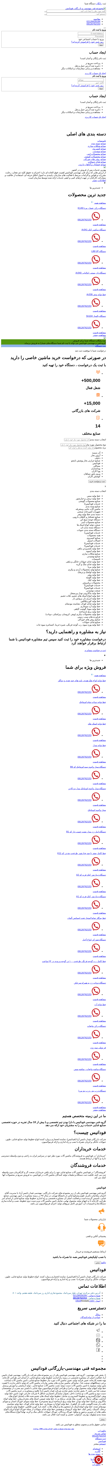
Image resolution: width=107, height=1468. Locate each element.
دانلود (103, 1262)
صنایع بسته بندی (98, 143)
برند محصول (100, 447)
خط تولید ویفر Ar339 (96, 294)
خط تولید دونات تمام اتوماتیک (92, 702)
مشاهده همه (100, 203)
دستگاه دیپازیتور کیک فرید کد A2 (91, 875)
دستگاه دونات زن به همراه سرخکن (90, 983)
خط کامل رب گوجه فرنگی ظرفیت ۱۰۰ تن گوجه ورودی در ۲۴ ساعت (74, 961)
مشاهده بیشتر (99, 335)
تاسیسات (101, 141)
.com (91, 1301)
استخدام (96, 1449)
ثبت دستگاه (100, 346)
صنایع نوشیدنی (99, 151)
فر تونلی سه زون (98, 1047)
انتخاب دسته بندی (98, 439)
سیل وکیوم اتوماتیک (97, 810)
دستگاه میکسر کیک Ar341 (94, 230)
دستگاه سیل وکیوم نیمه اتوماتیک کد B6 (88, 767)
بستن (98, 1263)
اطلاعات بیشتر (99, 180)
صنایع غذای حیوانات (97, 162)
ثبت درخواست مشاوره (95, 650)
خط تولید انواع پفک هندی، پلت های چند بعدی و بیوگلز (82, 680)
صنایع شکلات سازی (97, 146)
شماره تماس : (93, 1298)
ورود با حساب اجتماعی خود (91, 39)
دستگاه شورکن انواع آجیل (94, 940)
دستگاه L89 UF (98, 251)
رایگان (99, 3)
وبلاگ (97, 1315)
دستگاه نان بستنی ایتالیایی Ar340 (91, 273)
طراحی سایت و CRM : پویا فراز (42, 1429)
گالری (97, 1451)
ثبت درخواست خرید (97, 481)
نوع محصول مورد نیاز (96, 445)
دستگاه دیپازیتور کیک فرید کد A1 (91, 896)
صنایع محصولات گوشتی (95, 156)
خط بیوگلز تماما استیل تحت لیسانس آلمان (86, 918)
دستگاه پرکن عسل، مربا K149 (92, 208)
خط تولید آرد (100, 1004)
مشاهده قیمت (99, 224)
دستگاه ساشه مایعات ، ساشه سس (90, 1069)
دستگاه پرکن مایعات (96, 1026)
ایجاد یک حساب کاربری (95, 73)
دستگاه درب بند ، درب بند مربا (92, 1091)
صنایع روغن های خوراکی (94, 159)
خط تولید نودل (99, 745)
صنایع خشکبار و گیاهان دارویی (92, 164)
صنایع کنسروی (99, 149)
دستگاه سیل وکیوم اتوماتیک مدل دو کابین (87, 788)
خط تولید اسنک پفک (97, 724)
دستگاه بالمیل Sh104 (96, 316)
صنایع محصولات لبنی (96, 154)
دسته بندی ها (94, 1454)
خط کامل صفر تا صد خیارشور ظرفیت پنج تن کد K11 (81, 853)
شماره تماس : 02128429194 (86, 1295)
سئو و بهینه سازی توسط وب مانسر (63, 1429)
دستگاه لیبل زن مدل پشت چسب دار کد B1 (86, 832)
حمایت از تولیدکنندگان (90, 1317)
